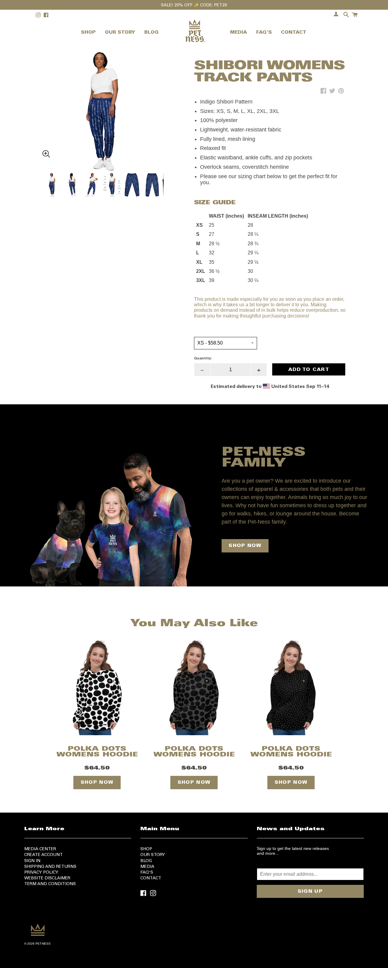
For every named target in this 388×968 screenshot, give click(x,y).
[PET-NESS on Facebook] (143, 892)
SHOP (88, 32)
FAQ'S (264, 32)
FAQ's (146, 873)
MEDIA (238, 32)
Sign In (32, 861)
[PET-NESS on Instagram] (153, 892)
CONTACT (293, 32)
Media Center (40, 849)
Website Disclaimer (47, 878)
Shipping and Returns (50, 867)
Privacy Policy (41, 873)
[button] (103, 97)
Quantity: (203, 358)
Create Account (43, 855)
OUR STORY (120, 32)
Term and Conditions (50, 884)
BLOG (151, 32)
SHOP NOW (245, 545)
